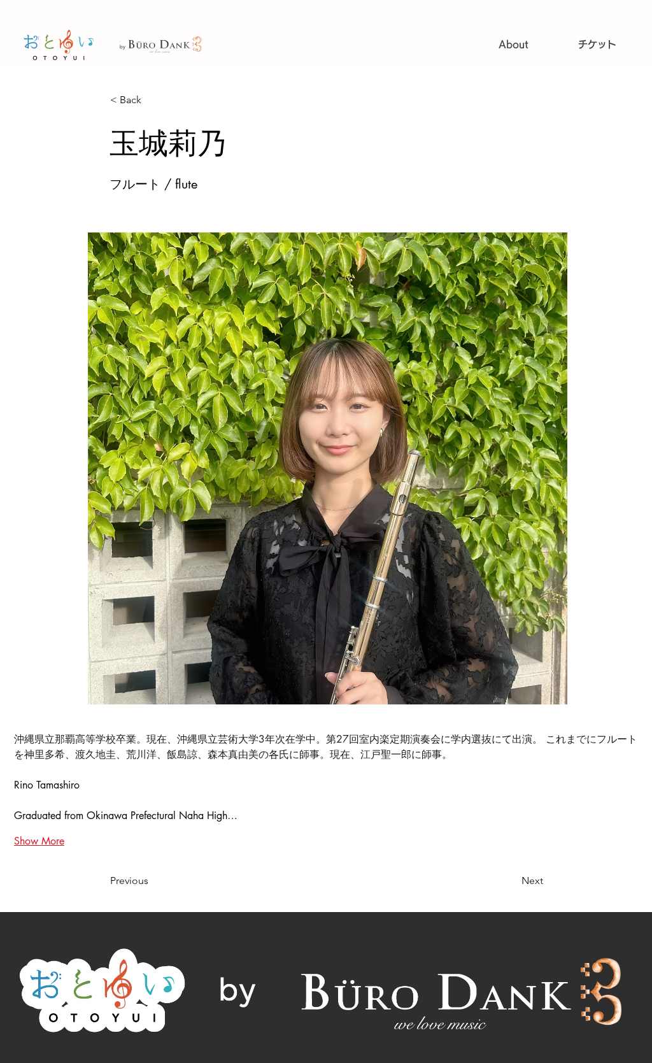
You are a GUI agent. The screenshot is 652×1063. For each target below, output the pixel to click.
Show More (39, 841)
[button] (152, 100)
